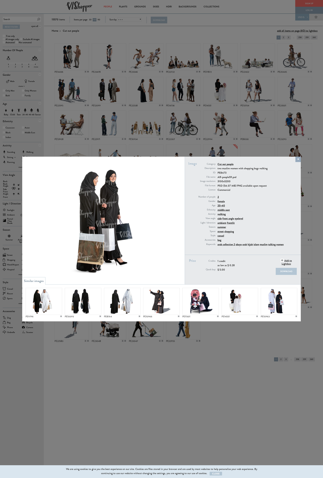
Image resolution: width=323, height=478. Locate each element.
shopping (229, 231)
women (280, 244)
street (221, 231)
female (221, 201)
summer (222, 227)
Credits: (212, 261)
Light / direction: (208, 222)
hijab (250, 244)
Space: (213, 231)
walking (222, 214)
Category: (211, 164)
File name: (211, 177)
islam (256, 244)
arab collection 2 (226, 244)
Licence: (212, 189)
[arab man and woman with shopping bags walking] (44, 301)
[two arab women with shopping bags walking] (83, 301)
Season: (212, 227)
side (220, 218)
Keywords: (211, 244)
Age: (214, 205)
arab (244, 244)
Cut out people (226, 164)
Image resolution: (208, 181)
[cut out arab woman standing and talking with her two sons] (240, 301)
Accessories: (210, 240)
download (286, 271)
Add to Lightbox (287, 262)
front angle (228, 218)
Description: (210, 168)
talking (272, 244)
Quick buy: (211, 269)
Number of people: (207, 197)
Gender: (212, 201)
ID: (214, 172)
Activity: (212, 214)
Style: (213, 235)
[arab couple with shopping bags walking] (122, 301)
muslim (263, 244)
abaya (239, 244)
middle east (224, 210)
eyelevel (239, 218)
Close (216, 473)
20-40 (221, 205)
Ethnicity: (211, 209)
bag (219, 240)
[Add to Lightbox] (61, 316)
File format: (210, 185)
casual (221, 236)
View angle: (211, 218)
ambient (222, 223)
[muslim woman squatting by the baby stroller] (200, 301)
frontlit (231, 223)
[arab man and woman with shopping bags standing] (279, 301)
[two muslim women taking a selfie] (161, 301)
